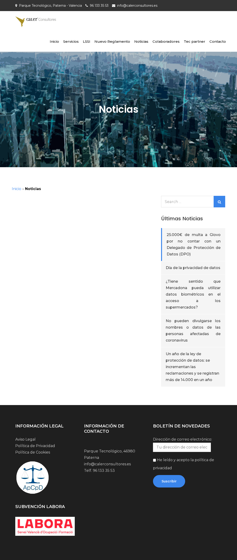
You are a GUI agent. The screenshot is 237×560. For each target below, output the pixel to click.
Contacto (217, 41)
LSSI (86, 41)
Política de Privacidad (35, 446)
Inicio (54, 41)
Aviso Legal (25, 439)
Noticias (141, 41)
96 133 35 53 (99, 5)
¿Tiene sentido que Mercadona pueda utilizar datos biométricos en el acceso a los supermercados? (193, 294)
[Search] (219, 201)
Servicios (71, 41)
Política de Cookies (32, 452)
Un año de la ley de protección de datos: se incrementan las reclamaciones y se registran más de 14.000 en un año (192, 367)
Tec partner (194, 41)
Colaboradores (166, 41)
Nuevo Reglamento (112, 41)
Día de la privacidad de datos (193, 268)
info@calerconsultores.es (137, 5)
